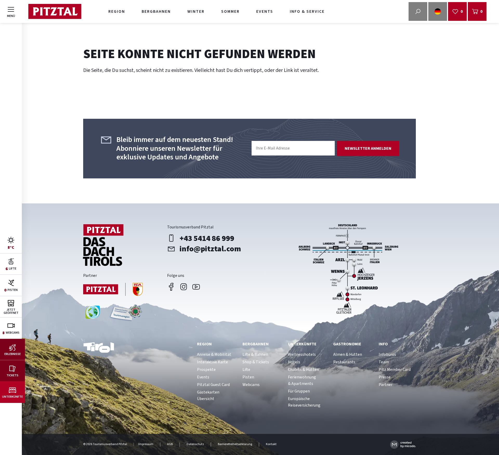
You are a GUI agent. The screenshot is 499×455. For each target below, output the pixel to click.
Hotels (294, 362)
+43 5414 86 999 (207, 238)
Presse (385, 377)
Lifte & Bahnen (255, 354)
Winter (196, 11)
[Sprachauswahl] (437, 11)
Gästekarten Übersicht (208, 395)
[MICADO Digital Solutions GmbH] (403, 444)
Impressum (145, 444)
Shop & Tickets (255, 362)
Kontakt (271, 444)
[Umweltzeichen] (125, 314)
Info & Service (307, 11)
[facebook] (171, 287)
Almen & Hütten (347, 354)
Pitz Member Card (395, 369)
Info (383, 344)
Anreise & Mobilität (214, 354)
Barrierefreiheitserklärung (235, 444)
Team (384, 362)
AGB (170, 444)
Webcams (251, 385)
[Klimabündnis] (92, 314)
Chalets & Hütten (303, 369)
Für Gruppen (299, 391)
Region (116, 11)
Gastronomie (347, 344)
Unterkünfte (302, 344)
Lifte (246, 369)
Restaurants (344, 362)
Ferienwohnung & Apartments (302, 380)
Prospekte (206, 369)
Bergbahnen (156, 11)
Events (264, 11)
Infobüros (387, 354)
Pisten (248, 377)
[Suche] (418, 11)
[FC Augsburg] (113, 290)
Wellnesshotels (302, 354)
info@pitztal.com (210, 249)
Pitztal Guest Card (213, 385)
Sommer (230, 11)
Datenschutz (195, 444)
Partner (385, 385)
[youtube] (196, 287)
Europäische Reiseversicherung (304, 402)
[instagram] (184, 287)
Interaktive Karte (212, 362)
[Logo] (54, 11)
